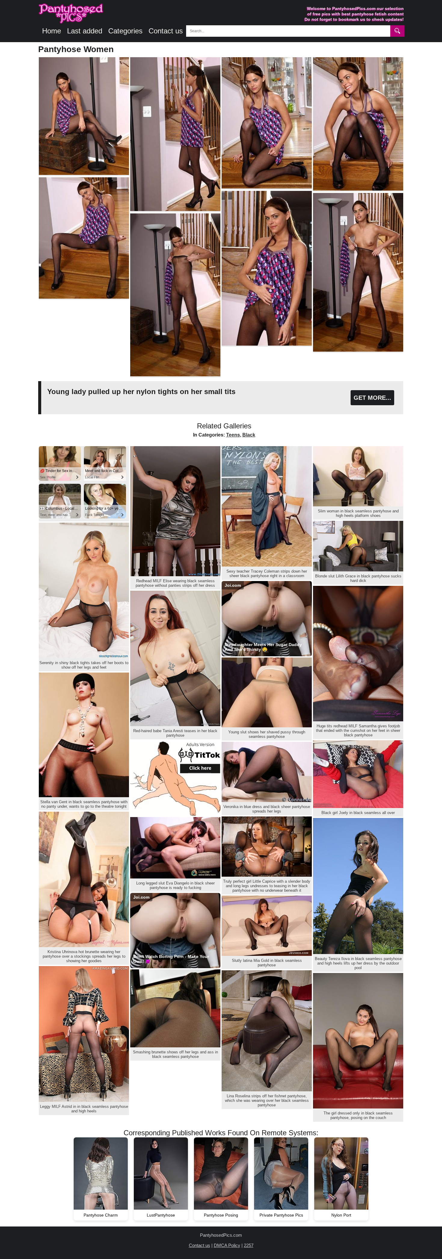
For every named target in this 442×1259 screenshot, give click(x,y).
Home (51, 31)
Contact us (166, 31)
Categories (125, 31)
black (248, 434)
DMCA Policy (227, 1245)
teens (233, 434)
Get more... (372, 397)
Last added (84, 31)
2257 (248, 1245)
